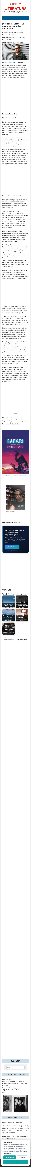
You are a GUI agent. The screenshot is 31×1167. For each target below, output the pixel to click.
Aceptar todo (15, 1162)
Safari (21, 42)
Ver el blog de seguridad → (11, 550)
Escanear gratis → (12, 547)
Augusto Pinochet (13, 32)
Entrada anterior (9, 639)
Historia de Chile (6, 39)
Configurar (22, 1157)
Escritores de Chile (20, 37)
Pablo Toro (16, 42)
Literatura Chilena (20, 39)
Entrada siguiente (22, 639)
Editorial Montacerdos (8, 37)
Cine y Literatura (10, 62)
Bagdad (21, 32)
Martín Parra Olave (7, 42)
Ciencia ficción (13, 35)
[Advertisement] (15, 95)
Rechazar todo (10, 1157)
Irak (13, 39)
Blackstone (5, 35)
